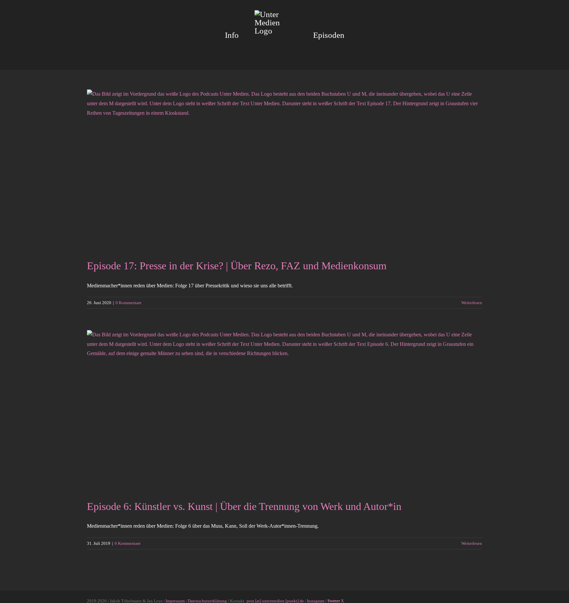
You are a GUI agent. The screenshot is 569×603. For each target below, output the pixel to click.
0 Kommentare (129, 302)
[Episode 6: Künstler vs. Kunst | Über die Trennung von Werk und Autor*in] (284, 410)
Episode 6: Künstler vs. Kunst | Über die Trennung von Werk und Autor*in (244, 506)
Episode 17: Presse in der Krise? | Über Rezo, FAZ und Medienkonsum (237, 266)
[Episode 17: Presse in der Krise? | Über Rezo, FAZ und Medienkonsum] (284, 169)
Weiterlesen (471, 302)
